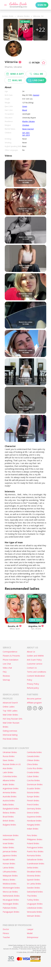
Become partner (34, 698)
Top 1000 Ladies (10, 710)
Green (24, 106)
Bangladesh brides (11, 808)
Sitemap (6, 680)
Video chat (7, 667)
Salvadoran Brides (35, 859)
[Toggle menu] (5, 5)
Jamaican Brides (10, 851)
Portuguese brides (35, 847)
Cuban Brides (33, 776)
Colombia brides (10, 776)
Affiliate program (34, 702)
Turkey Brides (33, 899)
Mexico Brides (9, 879)
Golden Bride (7, 16)
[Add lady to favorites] (43, 62)
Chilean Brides (33, 760)
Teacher (6, 937)
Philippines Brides (34, 839)
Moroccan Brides (10, 891)
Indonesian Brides (10, 835)
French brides (33, 804)
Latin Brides (8, 772)
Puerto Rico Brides (35, 851)
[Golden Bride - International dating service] (18, 5)
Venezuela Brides (34, 912)
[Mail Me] (21, 596)
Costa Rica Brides (34, 768)
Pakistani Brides (10, 908)
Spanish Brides (33, 879)
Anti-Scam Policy (34, 659)
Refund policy (33, 688)
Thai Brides (32, 895)
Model (30, 933)
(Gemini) (36, 95)
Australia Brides (9, 796)
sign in (42, 4)
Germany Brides (34, 808)
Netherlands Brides (11, 895)
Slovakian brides (34, 871)
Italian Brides (8, 847)
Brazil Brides (8, 816)
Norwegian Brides (10, 903)
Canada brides (33, 756)
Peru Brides (32, 835)
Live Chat (7, 663)
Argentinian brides (10, 788)
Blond (24, 110)
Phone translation (10, 659)
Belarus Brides (9, 812)
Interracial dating (10, 735)
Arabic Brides (8, 784)
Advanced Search (10, 702)
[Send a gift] (21, 602)
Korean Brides (9, 863)
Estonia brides (33, 792)
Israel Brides (8, 843)
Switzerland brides (35, 891)
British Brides (8, 820)
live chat (38, 80)
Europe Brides (33, 796)
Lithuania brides (10, 871)
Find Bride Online (10, 739)
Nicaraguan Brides (11, 899)
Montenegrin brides (11, 887)
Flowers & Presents (11, 655)
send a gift (17, 73)
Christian (25, 125)
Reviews (6, 676)
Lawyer (30, 929)
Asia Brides (8, 768)
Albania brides (9, 780)
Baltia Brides (8, 804)
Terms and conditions (36, 672)
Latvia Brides (8, 867)
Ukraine (32, 121)
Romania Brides (34, 855)
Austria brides (9, 800)
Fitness (6, 933)
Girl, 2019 (26, 135)
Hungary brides (33, 824)
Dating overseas (10, 731)
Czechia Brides (33, 780)
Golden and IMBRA (35, 655)
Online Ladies (9, 706)
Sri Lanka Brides (34, 883)
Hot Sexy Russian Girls (12, 718)
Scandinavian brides (35, 863)
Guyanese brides (34, 816)
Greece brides (33, 812)
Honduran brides (34, 820)
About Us (31, 651)
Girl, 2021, (26, 133)
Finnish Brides (33, 800)
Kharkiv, (25, 121)
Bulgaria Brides (9, 824)
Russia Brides (9, 756)
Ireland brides (9, 839)
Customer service (34, 663)
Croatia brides (33, 772)
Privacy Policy (33, 684)
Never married (28, 129)
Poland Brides (33, 843)
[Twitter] (40, 708)
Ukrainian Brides (10, 752)
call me (38, 73)
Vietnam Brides (33, 916)
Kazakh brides (9, 859)
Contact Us (32, 667)
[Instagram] (29, 708)
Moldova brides (9, 883)
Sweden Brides (33, 887)
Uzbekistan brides (34, 908)
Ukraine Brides (23, 16)
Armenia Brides (9, 792)
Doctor (6, 929)
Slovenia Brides (33, 875)
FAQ (5, 672)
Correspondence (10, 651)
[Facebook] (35, 708)
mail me (17, 80)
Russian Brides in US (12, 764)
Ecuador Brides (33, 788)
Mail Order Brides (10, 714)
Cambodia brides (34, 752)
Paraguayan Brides (11, 912)
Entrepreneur (32, 937)
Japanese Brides (10, 855)
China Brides (32, 764)
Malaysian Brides (10, 875)
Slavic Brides (8, 760)
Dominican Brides (35, 784)
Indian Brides (32, 828)
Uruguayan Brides (35, 903)
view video (15, 620)
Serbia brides (32, 867)
